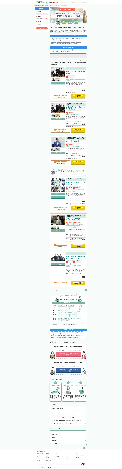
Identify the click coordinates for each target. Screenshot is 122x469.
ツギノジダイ (68, 456)
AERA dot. (47, 457)
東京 (59, 307)
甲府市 (52, 38)
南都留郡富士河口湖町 (66, 41)
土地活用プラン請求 (84, 2)
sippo (57, 453)
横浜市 (59, 318)
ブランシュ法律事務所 (73, 219)
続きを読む (80, 84)
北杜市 (82, 38)
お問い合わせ (46, 465)
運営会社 (38, 465)
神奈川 (61, 307)
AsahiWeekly (77, 457)
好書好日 (57, 456)
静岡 (61, 310)
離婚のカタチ (38, 460)
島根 (68, 314)
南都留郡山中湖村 (78, 41)
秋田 (66, 305)
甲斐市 (79, 38)
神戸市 (74, 318)
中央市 (76, 38)
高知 (77, 314)
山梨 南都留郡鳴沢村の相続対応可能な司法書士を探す (68, 370)
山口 (63, 314)
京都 (63, 312)
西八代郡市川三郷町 (59, 41)
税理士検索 (72, 2)
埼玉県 (68, 75)
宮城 (68, 305)
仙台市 (59, 320)
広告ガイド (41, 465)
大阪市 (62, 318)
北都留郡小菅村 (69, 43)
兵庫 (61, 312)
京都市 (77, 318)
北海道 (59, 305)
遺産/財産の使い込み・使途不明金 (59, 51)
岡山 (61, 314)
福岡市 (71, 318)
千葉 (66, 307)
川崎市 (66, 320)
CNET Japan (48, 453)
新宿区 (73, 260)
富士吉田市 (63, 38)
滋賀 (68, 312)
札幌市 (69, 318)
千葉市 (69, 320)
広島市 (80, 318)
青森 (61, 305)
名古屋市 (65, 318)
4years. (67, 453)
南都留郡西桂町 (53, 43)
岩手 (64, 305)
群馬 (73, 307)
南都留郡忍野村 (73, 41)
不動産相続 (67, 51)
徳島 (72, 314)
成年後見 (52, 51)
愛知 (59, 310)
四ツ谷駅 (78, 260)
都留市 (73, 38)
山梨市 (67, 38)
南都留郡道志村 (64, 43)
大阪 (59, 312)
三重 (65, 310)
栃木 (71, 307)
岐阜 (63, 310)
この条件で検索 (41, 28)
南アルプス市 (56, 38)
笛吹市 (60, 38)
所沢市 (73, 75)
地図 (83, 90)
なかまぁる (57, 457)
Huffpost (47, 456)
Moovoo (38, 457)
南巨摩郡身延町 (53, 41)
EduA (37, 456)
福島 (73, 305)
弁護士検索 (68, 2)
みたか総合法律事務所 (73, 141)
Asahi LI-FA (67, 457)
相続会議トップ (63, 2)
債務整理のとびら (48, 460)
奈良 (65, 312)
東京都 (68, 260)
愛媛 (75, 314)
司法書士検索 (78, 2)
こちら (71, 324)
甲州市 (70, 38)
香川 (70, 314)
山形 (71, 305)
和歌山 (71, 312)
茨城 (68, 307)
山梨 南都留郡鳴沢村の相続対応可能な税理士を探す (68, 354)
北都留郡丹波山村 (75, 43)
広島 (59, 314)
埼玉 (64, 307)
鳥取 (65, 314)
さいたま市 (62, 320)
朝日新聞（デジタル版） (40, 453)
